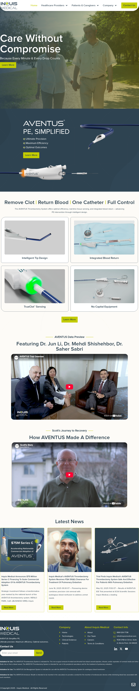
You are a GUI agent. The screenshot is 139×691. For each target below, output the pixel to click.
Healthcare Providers (52, 5)
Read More (8, 608)
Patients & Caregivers (83, 5)
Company (108, 5)
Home (34, 5)
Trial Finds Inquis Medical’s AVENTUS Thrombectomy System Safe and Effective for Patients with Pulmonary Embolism (115, 579)
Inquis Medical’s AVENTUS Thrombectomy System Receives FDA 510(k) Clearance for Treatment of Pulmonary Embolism (69, 579)
